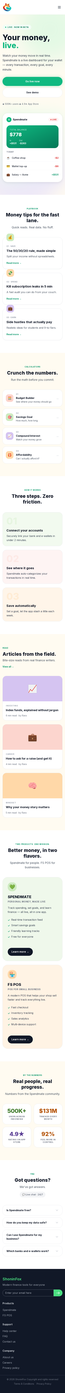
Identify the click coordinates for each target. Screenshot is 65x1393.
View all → (8, 666)
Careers (7, 1362)
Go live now (32, 81)
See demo (32, 92)
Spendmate (9, 1310)
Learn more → (20, 951)
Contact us (9, 1341)
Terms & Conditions (24, 1383)
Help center (10, 1331)
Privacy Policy (44, 1383)
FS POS (7, 1315)
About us (8, 1357)
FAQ (5, 1336)
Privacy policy (11, 1367)
